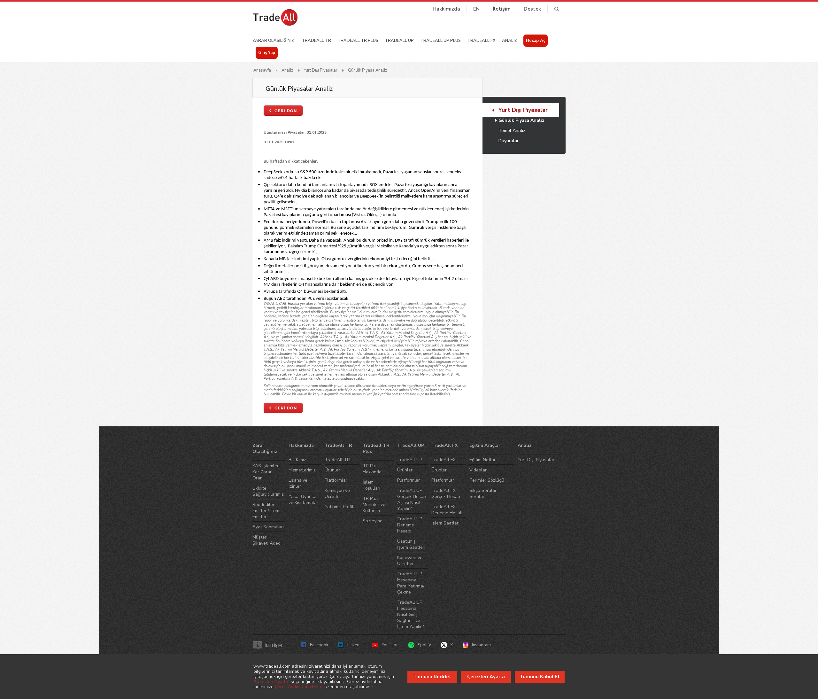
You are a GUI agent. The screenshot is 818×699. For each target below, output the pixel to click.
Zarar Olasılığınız (264, 448)
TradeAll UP (410, 445)
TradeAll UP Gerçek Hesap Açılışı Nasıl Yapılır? (411, 499)
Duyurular (508, 141)
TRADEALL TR (316, 40)
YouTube (390, 645)
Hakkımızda (446, 8)
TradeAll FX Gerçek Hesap (445, 493)
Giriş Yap (266, 53)
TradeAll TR (338, 445)
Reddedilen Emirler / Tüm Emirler (265, 510)
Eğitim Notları (483, 460)
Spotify (424, 645)
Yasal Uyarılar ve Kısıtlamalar (303, 499)
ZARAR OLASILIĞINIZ (273, 40)
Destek (532, 8)
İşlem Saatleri (445, 523)
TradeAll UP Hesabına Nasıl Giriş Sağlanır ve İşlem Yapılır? (410, 614)
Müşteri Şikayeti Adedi (267, 540)
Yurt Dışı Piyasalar (320, 70)
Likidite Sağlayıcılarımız (268, 491)
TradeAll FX (444, 445)
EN (476, 8)
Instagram (481, 645)
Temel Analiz (511, 131)
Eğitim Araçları (485, 445)
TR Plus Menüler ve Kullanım (374, 504)
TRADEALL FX (481, 40)
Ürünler (332, 470)
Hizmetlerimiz (302, 470)
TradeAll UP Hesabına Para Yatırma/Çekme (410, 583)
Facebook (319, 645)
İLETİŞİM (273, 646)
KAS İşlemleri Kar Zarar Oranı (266, 472)
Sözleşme (372, 521)
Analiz (287, 70)
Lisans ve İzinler (298, 483)
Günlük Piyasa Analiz (367, 70)
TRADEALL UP (399, 40)
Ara (556, 9)
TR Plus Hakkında (372, 469)
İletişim (502, 8)
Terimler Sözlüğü (486, 480)
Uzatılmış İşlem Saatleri (411, 544)
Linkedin (355, 645)
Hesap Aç (535, 40)
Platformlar (336, 480)
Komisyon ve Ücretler (337, 493)
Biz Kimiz (297, 460)
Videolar (478, 470)
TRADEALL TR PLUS (357, 40)
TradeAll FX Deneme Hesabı (447, 510)
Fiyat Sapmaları (268, 527)
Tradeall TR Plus (376, 448)
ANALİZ (509, 40)
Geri (283, 110)
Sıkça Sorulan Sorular (483, 493)
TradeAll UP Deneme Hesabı (409, 525)
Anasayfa (262, 70)
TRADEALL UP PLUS (440, 40)
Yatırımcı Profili (339, 507)
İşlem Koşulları (371, 485)
